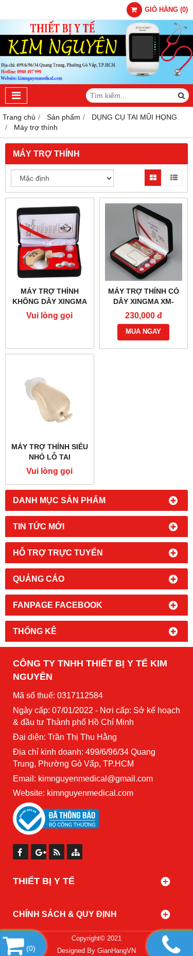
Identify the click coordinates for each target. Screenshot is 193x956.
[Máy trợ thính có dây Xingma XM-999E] (144, 242)
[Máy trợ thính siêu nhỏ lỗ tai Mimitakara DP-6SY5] (50, 398)
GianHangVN (116, 950)
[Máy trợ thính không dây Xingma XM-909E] (50, 242)
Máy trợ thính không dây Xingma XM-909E (49, 301)
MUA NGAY (143, 331)
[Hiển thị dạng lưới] (153, 177)
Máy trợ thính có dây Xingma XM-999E (143, 301)
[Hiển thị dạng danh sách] (174, 177)
